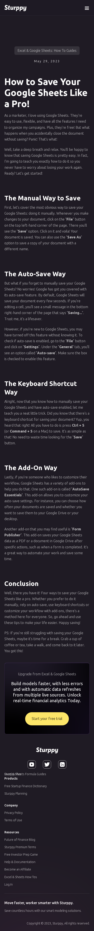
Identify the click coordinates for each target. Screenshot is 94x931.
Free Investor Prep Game (21, 854)
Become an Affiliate (17, 869)
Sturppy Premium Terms (20, 847)
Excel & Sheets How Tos (20, 877)
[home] (15, 8)
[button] (87, 8)
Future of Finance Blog (19, 839)
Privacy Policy (13, 813)
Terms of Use (13, 820)
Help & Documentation (19, 862)
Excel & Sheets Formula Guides (25, 774)
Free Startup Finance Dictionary (25, 786)
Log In (8, 884)
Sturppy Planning (15, 793)
